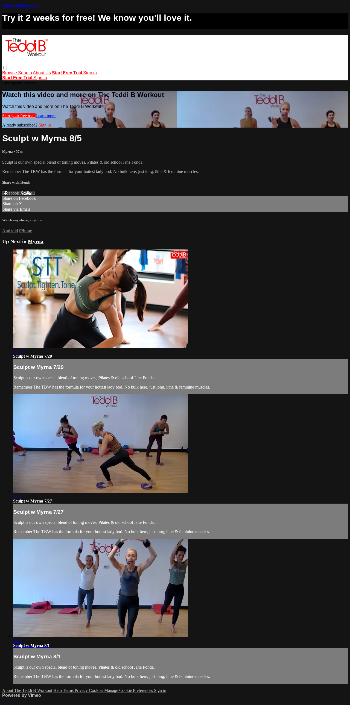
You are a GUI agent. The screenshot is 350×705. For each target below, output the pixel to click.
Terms (69, 690)
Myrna (8, 151)
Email (30, 193)
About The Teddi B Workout (27, 690)
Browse (10, 72)
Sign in (90, 72)
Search (25, 72)
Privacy (82, 690)
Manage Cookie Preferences (129, 690)
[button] (5, 67)
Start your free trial (19, 115)
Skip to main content (20, 4)
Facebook (11, 193)
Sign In (40, 77)
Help (58, 690)
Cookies (96, 690)
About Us (42, 72)
